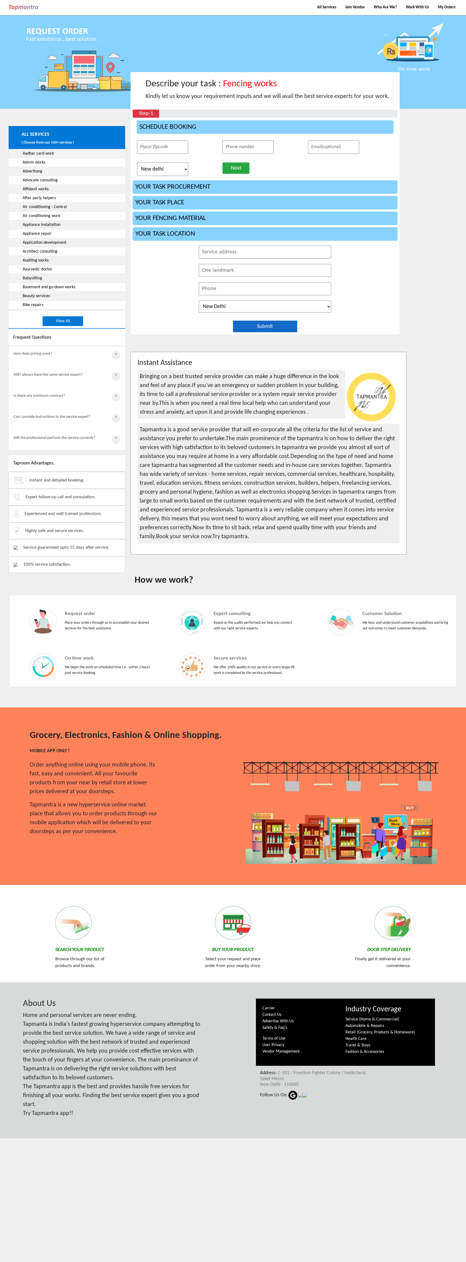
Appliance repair (37, 234)
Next (236, 168)
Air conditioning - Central (45, 207)
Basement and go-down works (49, 287)
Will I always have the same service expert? (48, 375)
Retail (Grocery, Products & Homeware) (380, 1032)
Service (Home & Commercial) (372, 1019)
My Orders (446, 7)
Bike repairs (33, 305)
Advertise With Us (278, 1021)
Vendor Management (281, 1051)
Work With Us (417, 7)
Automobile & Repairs (364, 1026)
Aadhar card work (38, 153)
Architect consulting (40, 251)
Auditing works (36, 260)
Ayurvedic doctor (37, 269)
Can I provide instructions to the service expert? (51, 417)
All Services (326, 7)
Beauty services (36, 296)
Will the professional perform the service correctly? (54, 438)
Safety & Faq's (274, 1028)
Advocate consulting (40, 180)
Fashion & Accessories (364, 1052)
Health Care (355, 1039)
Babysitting (32, 278)
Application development (44, 242)
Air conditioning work (41, 216)
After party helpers (39, 198)
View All (63, 321)
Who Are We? (385, 7)
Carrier (268, 1008)
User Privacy (273, 1045)
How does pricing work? (32, 354)
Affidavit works (36, 189)
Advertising (32, 171)
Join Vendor (355, 7)
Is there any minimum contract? (39, 396)
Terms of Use (273, 1038)
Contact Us (271, 1015)
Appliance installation (41, 225)
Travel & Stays (357, 1045)
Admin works (34, 162)
